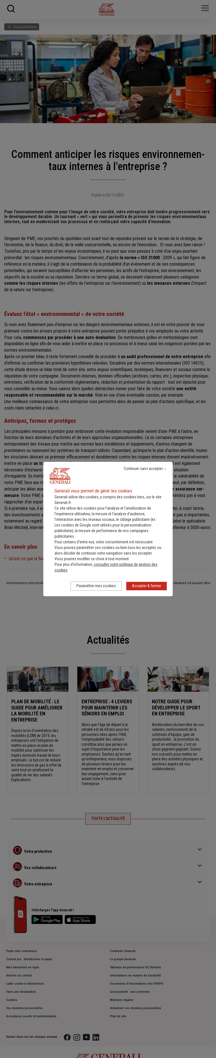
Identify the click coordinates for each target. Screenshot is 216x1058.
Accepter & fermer (146, 586)
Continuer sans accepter (143, 468)
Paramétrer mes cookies (96, 586)
